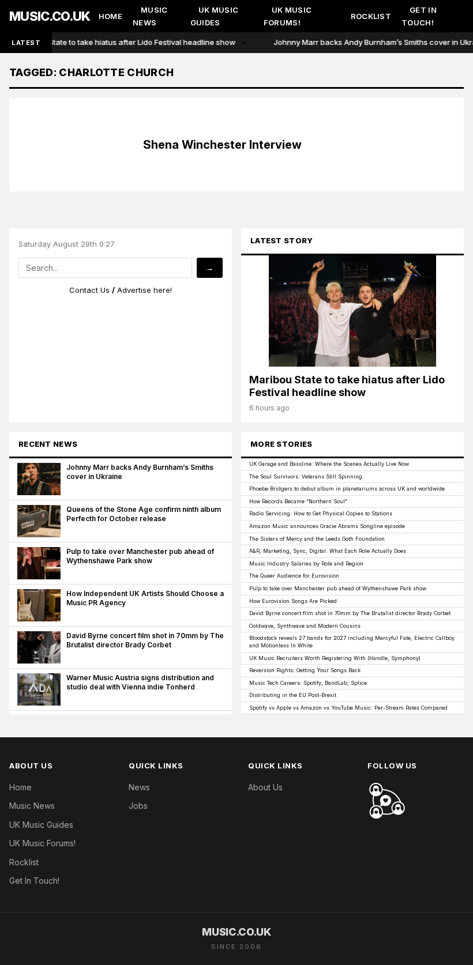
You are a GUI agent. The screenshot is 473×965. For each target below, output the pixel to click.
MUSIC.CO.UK (50, 16)
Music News (150, 16)
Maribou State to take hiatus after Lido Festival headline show (124, 42)
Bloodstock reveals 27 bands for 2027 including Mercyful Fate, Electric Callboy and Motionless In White (352, 642)
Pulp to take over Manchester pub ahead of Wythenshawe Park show (337, 588)
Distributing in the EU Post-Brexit (292, 695)
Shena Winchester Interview (222, 145)
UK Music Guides (214, 16)
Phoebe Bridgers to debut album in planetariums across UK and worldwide (347, 488)
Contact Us (89, 290)
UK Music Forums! (287, 16)
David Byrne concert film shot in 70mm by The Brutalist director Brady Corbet (350, 613)
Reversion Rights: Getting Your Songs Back (305, 670)
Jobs (138, 806)
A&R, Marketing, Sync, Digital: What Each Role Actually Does (327, 551)
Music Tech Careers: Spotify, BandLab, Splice (308, 683)
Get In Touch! (419, 16)
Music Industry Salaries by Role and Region (306, 563)
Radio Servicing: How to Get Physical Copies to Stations (320, 513)
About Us (265, 787)
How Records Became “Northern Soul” (298, 501)
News (139, 787)
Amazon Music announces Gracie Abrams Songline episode (327, 526)
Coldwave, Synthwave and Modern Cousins (305, 626)
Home (110, 16)
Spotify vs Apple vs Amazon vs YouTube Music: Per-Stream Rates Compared (348, 707)
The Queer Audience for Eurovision (294, 575)
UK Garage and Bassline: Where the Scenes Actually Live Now (329, 464)
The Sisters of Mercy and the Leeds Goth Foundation (317, 539)
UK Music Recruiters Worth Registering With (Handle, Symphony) (335, 658)
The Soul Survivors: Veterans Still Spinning (305, 476)
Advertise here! (144, 290)
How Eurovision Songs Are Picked (293, 601)
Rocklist (371, 16)
